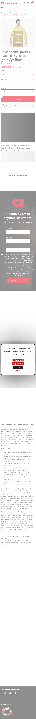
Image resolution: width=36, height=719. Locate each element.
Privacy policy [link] (18, 370)
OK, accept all (18, 360)
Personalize (18, 367)
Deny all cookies (18, 364)
